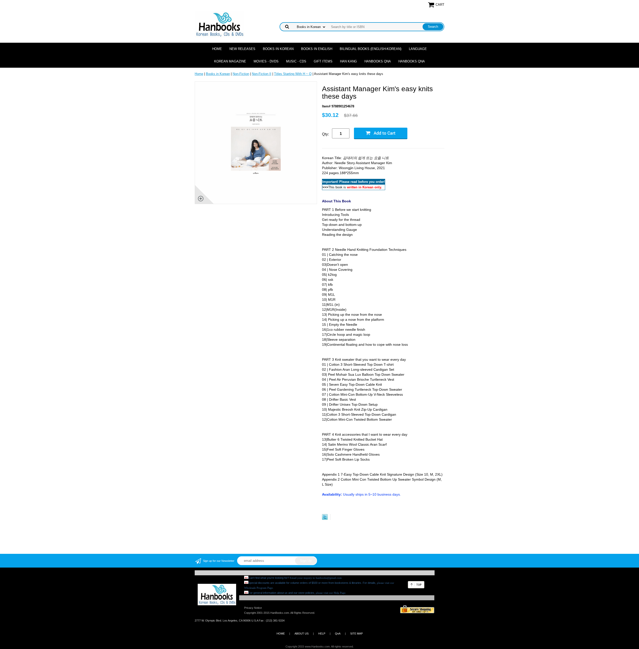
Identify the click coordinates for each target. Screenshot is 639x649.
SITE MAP (356, 633)
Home (217, 49)
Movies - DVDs (266, 61)
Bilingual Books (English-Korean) (370, 49)
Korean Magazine (230, 61)
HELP (321, 633)
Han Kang (348, 61)
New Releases (242, 49)
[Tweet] (325, 519)
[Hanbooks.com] (219, 24)
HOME (281, 633)
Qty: (325, 134)
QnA (337, 633)
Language (418, 49)
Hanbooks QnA (377, 61)
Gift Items (323, 61)
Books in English (316, 49)
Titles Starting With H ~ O (293, 74)
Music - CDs (296, 61)
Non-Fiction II (261, 74)
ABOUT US (302, 633)
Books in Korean (278, 49)
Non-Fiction (241, 74)
